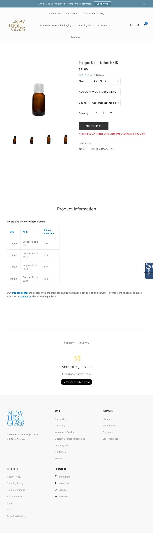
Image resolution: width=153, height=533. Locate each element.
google (63, 489)
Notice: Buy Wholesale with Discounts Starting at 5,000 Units (112, 133)
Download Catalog (16, 516)
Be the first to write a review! (76, 382)
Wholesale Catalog (94, 13)
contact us (25, 296)
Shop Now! (102, 4)
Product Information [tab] (76, 208)
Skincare (107, 419)
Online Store (53, 13)
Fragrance (108, 432)
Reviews (75, 37)
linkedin (63, 496)
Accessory (85, 91)
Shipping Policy (15, 483)
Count (82, 102)
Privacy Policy (14, 496)
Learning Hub (85, 25)
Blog (9, 503)
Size (81, 81)
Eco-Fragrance (110, 438)
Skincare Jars (110, 425)
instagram (64, 476)
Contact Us (104, 25)
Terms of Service (16, 489)
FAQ (9, 509)
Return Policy (14, 476)
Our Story (71, 13)
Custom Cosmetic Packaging (55, 25)
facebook (64, 483)
